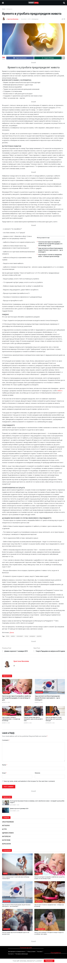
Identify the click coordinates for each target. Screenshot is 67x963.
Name (4, 765)
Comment (6, 740)
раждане (32, 636)
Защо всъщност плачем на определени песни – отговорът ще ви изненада (11, 719)
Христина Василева (12, 19)
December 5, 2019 (15, 810)
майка (13, 636)
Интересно (9, 9)
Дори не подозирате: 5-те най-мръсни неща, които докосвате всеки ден (54, 719)
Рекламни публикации (21, 954)
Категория (6, 840)
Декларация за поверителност (16, 951)
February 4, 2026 (50, 722)
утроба (39, 636)
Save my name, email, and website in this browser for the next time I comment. (29, 781)
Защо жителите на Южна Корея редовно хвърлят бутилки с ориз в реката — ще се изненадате (50, 250)
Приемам (49, 961)
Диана (12, 632)
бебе (7, 636)
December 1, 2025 (15, 804)
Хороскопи (6, 844)
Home (3, 9)
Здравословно (8, 833)
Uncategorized (8, 822)
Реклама (39, 951)
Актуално (6, 825)
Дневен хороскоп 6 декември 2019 (19, 808)
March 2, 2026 (6, 702)
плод (26, 636)
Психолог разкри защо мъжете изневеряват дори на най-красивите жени (33, 719)
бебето (60, 391)
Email (4, 773)
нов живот (20, 636)
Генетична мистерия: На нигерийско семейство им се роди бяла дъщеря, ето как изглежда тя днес (50, 243)
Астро (4, 829)
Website (37, 773)
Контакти (10, 954)
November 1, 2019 (26, 19)
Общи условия (31, 951)
